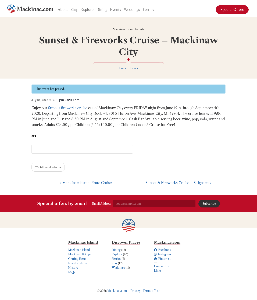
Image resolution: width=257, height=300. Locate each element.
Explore (117, 254)
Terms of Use (151, 290)
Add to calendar (48, 167)
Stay (114, 263)
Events (134, 68)
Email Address (101, 203)
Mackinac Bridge (79, 254)
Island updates (77, 263)
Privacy (135, 290)
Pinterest (164, 258)
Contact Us (161, 266)
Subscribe (209, 203)
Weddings (118, 267)
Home (123, 68)
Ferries (116, 258)
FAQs (71, 272)
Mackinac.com (117, 290)
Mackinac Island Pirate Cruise (86, 183)
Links (157, 270)
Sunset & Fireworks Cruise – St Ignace (178, 183)
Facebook (164, 250)
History (73, 267)
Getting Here (77, 258)
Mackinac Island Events (128, 29)
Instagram (164, 254)
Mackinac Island (79, 250)
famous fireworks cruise (67, 108)
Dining (116, 250)
